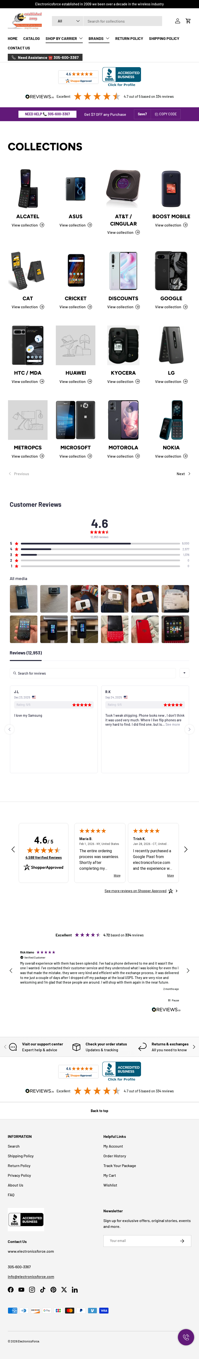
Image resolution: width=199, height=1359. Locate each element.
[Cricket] (75, 271)
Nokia (171, 447)
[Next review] (186, 850)
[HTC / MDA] (28, 345)
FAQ (11, 1194)
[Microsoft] (75, 420)
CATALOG (31, 38)
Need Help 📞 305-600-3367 (47, 114)
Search (14, 1146)
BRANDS (96, 38)
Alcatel (27, 216)
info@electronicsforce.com (31, 1276)
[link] (54, 474)
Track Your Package (119, 1165)
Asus (76, 216)
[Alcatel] (28, 189)
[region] (99, 970)
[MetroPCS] (28, 420)
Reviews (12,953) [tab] (26, 653)
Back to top (99, 1111)
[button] (188, 21)
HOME (12, 38)
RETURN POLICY (129, 38)
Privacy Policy (19, 1175)
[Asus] (75, 189)
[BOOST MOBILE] (171, 189)
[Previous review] (13, 850)
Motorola (123, 447)
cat (28, 298)
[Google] (171, 271)
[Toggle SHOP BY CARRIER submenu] (81, 38)
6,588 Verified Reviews (43, 857)
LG (171, 373)
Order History (114, 1155)
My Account (113, 1146)
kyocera (123, 373)
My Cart (109, 1175)
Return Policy (19, 1165)
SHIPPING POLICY (164, 38)
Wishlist (110, 1185)
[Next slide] (189, 729)
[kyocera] (123, 345)
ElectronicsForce (28, 1341)
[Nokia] (171, 420)
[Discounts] (123, 271)
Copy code (168, 114)
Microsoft (75, 447)
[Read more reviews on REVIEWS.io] (166, 1010)
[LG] (171, 345)
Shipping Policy (21, 1155)
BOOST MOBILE (171, 216)
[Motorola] (123, 420)
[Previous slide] (9, 729)
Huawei (76, 373)
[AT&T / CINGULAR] (123, 189)
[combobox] (107, 21)
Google (171, 298)
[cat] (28, 271)
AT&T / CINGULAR (123, 220)
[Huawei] (75, 345)
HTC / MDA (27, 373)
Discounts (123, 298)
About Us (15, 1185)
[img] (44, 850)
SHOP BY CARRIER (61, 38)
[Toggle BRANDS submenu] (107, 38)
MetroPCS (28, 447)
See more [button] (81, 724)
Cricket (76, 298)
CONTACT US (19, 47)
